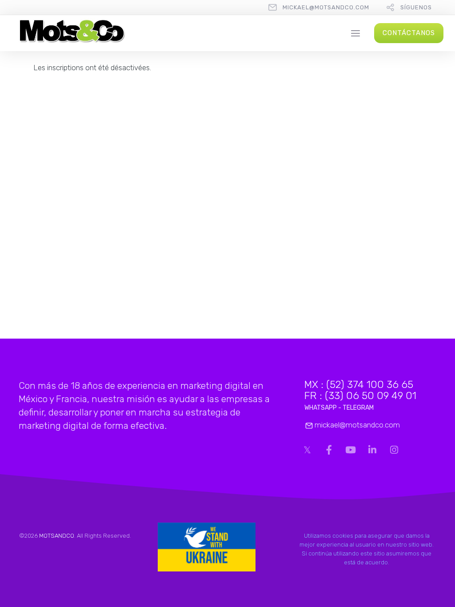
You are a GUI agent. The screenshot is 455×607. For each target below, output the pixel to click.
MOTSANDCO (56, 535)
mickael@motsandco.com (326, 7)
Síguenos (416, 7)
